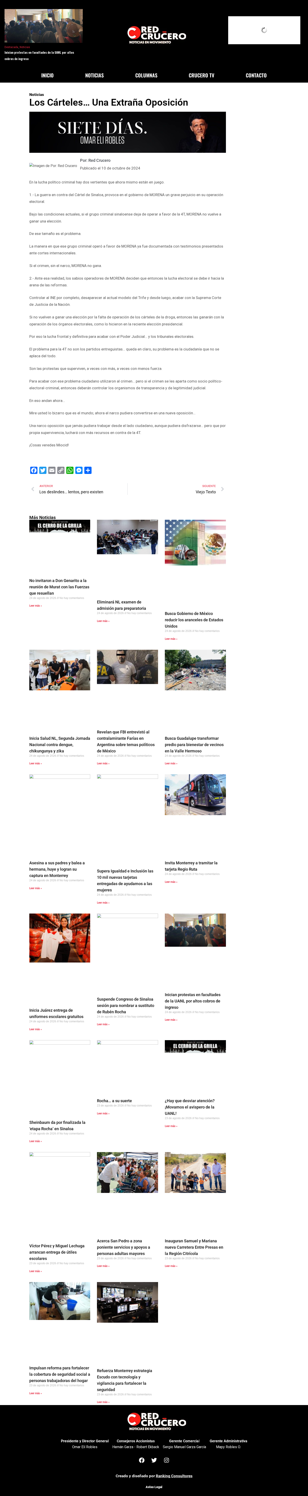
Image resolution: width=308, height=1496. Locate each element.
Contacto (256, 75)
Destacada (11, 47)
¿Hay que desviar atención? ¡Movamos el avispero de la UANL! (190, 1107)
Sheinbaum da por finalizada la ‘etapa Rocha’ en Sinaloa (57, 1125)
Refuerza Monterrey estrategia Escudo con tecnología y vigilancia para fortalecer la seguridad (124, 1380)
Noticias (25, 47)
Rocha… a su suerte (114, 1100)
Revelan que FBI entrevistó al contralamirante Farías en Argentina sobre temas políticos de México (126, 741)
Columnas (146, 75)
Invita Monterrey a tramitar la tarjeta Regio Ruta (191, 866)
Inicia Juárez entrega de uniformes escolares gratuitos (56, 1013)
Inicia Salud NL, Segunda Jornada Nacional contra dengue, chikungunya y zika (59, 744)
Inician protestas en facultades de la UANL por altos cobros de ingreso (39, 55)
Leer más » (35, 605)
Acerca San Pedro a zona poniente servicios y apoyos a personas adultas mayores (123, 1247)
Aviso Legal (154, 1487)
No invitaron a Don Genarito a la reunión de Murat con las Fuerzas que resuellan (59, 587)
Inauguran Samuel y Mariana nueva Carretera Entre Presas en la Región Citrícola (194, 1247)
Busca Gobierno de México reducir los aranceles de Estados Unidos (194, 620)
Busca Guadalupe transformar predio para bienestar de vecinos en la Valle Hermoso (194, 744)
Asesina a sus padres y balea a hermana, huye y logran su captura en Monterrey (57, 869)
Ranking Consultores (174, 1476)
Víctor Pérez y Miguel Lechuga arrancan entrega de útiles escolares (57, 1252)
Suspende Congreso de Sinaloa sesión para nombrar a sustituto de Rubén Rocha (125, 1005)
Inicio (47, 75)
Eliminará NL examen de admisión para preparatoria (121, 605)
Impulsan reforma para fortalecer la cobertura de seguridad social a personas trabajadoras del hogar (59, 1374)
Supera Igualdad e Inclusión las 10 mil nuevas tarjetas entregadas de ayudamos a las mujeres (125, 880)
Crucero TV (201, 75)
